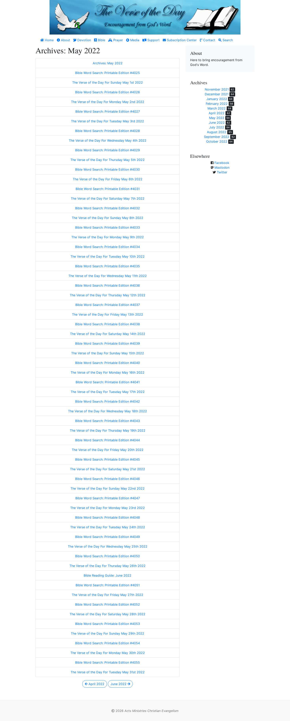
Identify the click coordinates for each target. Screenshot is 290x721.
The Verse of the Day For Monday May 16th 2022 (107, 372)
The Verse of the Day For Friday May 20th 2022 (107, 450)
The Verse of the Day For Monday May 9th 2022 (107, 237)
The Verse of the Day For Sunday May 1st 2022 (107, 82)
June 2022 (118, 684)
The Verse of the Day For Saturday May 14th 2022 (107, 334)
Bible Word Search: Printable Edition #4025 (107, 73)
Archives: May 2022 (108, 63)
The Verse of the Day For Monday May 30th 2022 (107, 653)
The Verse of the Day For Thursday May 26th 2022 (107, 566)
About (65, 40)
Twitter (222, 172)
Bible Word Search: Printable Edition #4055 (107, 662)
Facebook (221, 163)
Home (49, 40)
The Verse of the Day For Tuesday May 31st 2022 (108, 672)
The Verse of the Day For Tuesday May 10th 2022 (107, 256)
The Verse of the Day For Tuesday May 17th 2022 (108, 392)
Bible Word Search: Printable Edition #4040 (107, 363)
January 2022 (216, 99)
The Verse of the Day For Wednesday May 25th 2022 (107, 546)
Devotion (83, 40)
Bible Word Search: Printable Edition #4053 (107, 624)
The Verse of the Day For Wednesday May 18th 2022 (107, 411)
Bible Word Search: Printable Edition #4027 (107, 111)
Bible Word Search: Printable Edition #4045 (107, 459)
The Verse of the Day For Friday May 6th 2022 (107, 179)
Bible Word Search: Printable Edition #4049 (107, 537)
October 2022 (216, 141)
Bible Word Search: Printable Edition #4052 (107, 604)
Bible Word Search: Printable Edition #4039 (107, 343)
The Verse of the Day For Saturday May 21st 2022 (107, 469)
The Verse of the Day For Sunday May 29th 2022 (107, 633)
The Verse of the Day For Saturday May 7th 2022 (107, 198)
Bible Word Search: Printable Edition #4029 (107, 150)
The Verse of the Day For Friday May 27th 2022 (107, 595)
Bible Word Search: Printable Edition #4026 (107, 92)
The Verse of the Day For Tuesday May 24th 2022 (107, 527)
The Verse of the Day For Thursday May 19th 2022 (107, 430)
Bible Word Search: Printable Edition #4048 (107, 517)
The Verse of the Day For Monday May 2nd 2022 (107, 102)
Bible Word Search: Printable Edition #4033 (107, 227)
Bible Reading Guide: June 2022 (107, 575)
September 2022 (216, 137)
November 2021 (217, 89)
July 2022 (216, 127)
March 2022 (217, 108)
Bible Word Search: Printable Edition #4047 (107, 498)
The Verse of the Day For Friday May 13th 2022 (107, 314)
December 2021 (216, 94)
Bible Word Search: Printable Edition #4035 (107, 266)
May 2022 (216, 118)
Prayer (117, 40)
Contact (208, 40)
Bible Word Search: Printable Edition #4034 (107, 247)
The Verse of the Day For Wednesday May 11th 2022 (107, 276)
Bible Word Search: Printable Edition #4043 (107, 421)
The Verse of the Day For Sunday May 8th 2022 (107, 218)
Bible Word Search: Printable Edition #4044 (107, 440)
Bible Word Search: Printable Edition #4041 (108, 382)
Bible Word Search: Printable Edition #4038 (107, 324)
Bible (101, 40)
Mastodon (221, 167)
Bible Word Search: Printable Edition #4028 (107, 131)
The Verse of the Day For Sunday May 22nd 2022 (107, 488)
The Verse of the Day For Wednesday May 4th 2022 (107, 140)
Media (134, 40)
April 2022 (96, 684)
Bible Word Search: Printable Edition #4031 (108, 189)
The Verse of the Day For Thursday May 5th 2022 (107, 160)
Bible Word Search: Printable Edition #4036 (107, 285)
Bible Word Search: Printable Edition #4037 (107, 305)
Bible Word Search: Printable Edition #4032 (107, 208)
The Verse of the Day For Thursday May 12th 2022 (107, 295)
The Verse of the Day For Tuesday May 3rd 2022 (107, 121)
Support (153, 40)
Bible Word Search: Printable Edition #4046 (107, 479)
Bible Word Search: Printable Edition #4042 (107, 401)
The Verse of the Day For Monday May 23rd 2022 (107, 508)
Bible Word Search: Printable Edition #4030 (107, 169)
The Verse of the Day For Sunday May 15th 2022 (107, 353)
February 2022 (217, 104)
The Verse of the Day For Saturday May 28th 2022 (107, 614)
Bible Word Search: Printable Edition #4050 (107, 556)
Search (227, 40)
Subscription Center (181, 40)
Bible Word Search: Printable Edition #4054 (107, 643)
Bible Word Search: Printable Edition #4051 (108, 585)
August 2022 (216, 132)
